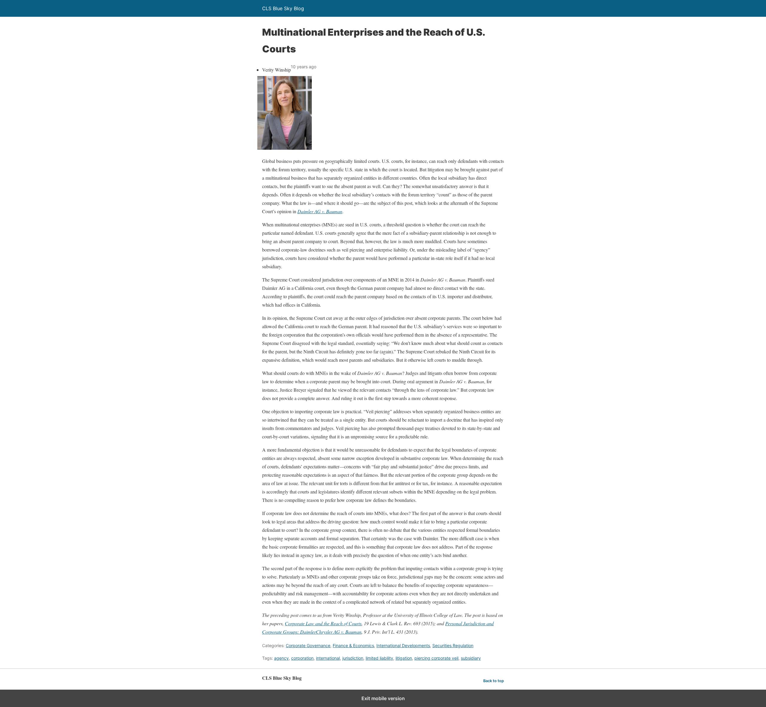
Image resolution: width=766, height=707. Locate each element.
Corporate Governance (308, 645)
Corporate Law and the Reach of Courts (323, 623)
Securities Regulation (452, 645)
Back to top (493, 681)
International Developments (403, 645)
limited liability (379, 658)
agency (281, 658)
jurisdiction (352, 658)
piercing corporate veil (436, 658)
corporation (302, 658)
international (328, 658)
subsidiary (471, 658)
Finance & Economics (353, 645)
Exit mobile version (383, 698)
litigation (404, 658)
